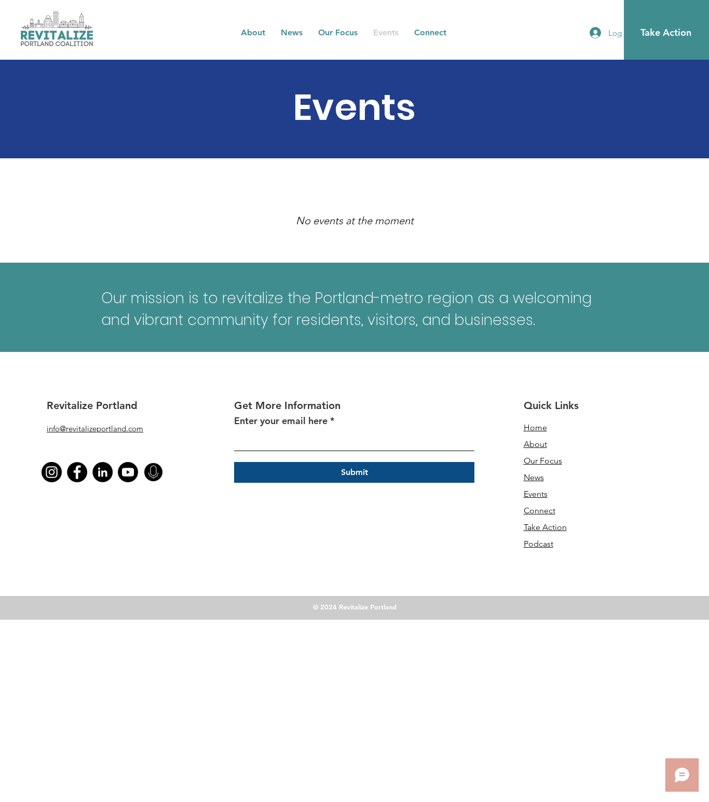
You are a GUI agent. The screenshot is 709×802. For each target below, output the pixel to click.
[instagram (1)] (52, 472)
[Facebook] (77, 472)
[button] (253, 32)
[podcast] (153, 472)
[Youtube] (128, 472)
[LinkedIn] (102, 472)
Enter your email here (281, 421)
